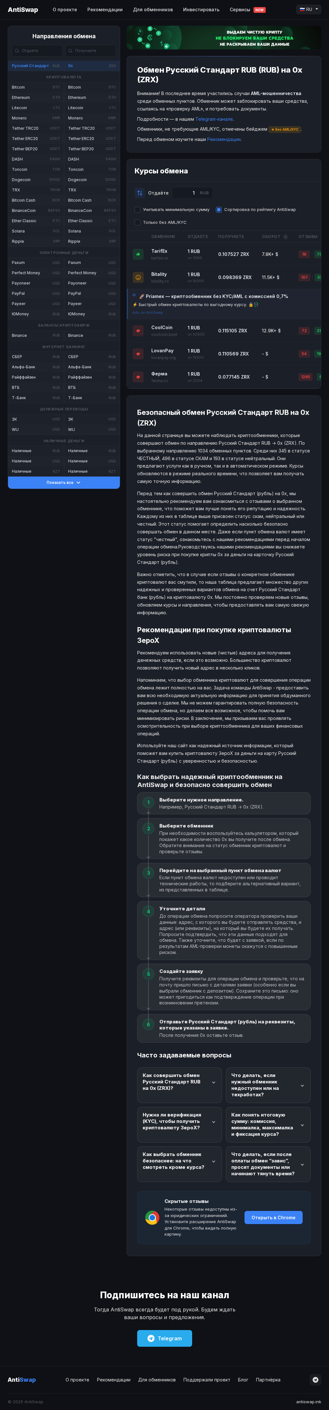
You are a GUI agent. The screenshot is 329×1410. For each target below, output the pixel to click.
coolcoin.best (164, 334)
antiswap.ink (308, 1401)
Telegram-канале (214, 119)
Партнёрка (268, 1379)
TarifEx (159, 251)
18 (304, 254)
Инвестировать (201, 9)
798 (321, 254)
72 (304, 330)
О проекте (65, 9)
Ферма (159, 373)
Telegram (170, 1338)
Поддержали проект (206, 1379)
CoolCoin (162, 327)
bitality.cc (160, 281)
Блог (243, 1379)
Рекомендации (105, 9)
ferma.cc (159, 380)
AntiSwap (23, 9)
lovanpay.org (163, 357)
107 (304, 277)
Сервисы (247, 9)
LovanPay (162, 350)
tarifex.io (159, 258)
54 (304, 353)
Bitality (159, 274)
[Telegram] (315, 1380)
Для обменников (153, 9)
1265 (305, 376)
